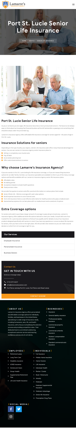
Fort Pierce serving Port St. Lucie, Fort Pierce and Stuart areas (28, 288)
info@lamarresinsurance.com (17, 285)
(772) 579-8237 (12, 282)
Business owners (10, 253)
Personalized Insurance (13, 247)
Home (24, 41)
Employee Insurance (12, 241)
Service (32, 41)
